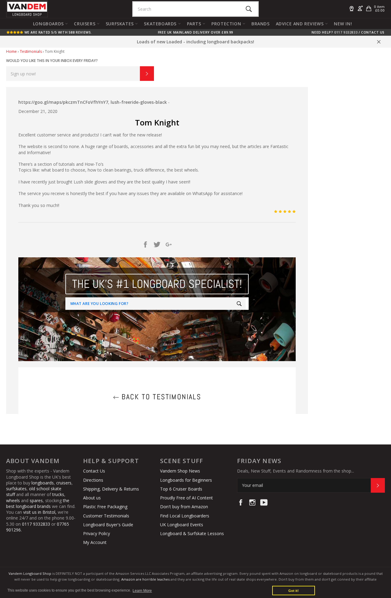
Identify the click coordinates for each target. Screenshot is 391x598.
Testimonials (31, 51)
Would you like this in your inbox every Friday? (52, 60)
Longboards (49, 24)
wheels (13, 500)
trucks (58, 494)
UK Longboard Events (181, 524)
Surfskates (120, 24)
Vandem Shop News (180, 471)
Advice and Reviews (300, 24)
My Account (95, 542)
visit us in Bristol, (40, 512)
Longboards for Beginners (186, 480)
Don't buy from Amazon (184, 506)
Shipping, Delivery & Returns (111, 489)
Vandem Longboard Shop (30, 573)
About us (92, 498)
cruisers (63, 483)
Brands (260, 24)
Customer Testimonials (106, 516)
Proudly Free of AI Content (186, 498)
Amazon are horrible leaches (145, 579)
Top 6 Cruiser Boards (181, 489)
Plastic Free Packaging (105, 506)
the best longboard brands (37, 503)
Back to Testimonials (160, 396)
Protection (227, 24)
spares (36, 500)
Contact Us (373, 32)
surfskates (16, 488)
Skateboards (161, 24)
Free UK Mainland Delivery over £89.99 (195, 32)
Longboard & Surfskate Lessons (192, 533)
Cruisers (85, 24)
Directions (93, 480)
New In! (343, 24)
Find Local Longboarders (184, 516)
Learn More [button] (142, 591)
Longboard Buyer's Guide (108, 524)
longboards (42, 483)
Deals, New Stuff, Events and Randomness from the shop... (295, 471)
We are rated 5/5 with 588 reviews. (57, 32)
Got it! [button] (293, 591)
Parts (195, 24)
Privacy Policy (96, 533)
